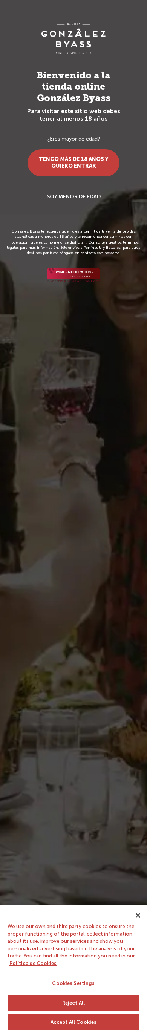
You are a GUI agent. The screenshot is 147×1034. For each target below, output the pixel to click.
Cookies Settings (73, 983)
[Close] (138, 915)
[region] (73, 969)
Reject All (73, 1003)
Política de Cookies (33, 963)
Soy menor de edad (74, 196)
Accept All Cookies (73, 1022)
